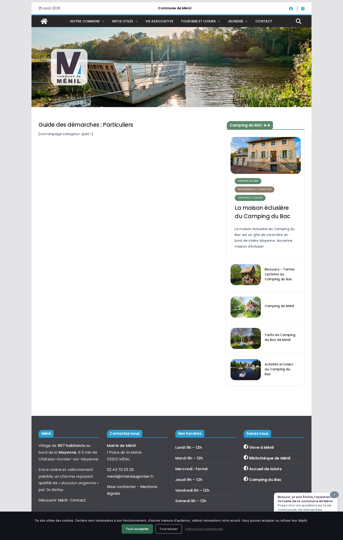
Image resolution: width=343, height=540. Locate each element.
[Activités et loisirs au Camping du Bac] (246, 370)
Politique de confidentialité (204, 529)
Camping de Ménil (279, 306)
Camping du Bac (265, 479)
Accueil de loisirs (265, 469)
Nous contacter (121, 486)
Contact (263, 21)
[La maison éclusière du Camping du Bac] (266, 155)
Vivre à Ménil (261, 447)
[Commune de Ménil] (44, 21)
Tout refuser (169, 529)
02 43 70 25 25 (120, 469)
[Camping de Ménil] (246, 307)
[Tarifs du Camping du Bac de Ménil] (246, 338)
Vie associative (159, 21)
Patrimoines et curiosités (255, 189)
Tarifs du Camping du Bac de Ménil (280, 337)
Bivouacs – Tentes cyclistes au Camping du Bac (279, 274)
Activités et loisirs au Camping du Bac (279, 369)
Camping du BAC (248, 181)
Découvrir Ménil (52, 500)
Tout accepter (137, 529)
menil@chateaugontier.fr (130, 476)
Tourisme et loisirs (250, 198)
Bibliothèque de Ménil (269, 458)
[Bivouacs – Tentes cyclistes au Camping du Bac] (246, 275)
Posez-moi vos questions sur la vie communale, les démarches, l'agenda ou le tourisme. (306, 504)
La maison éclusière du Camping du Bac (262, 212)
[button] (102, 21)
